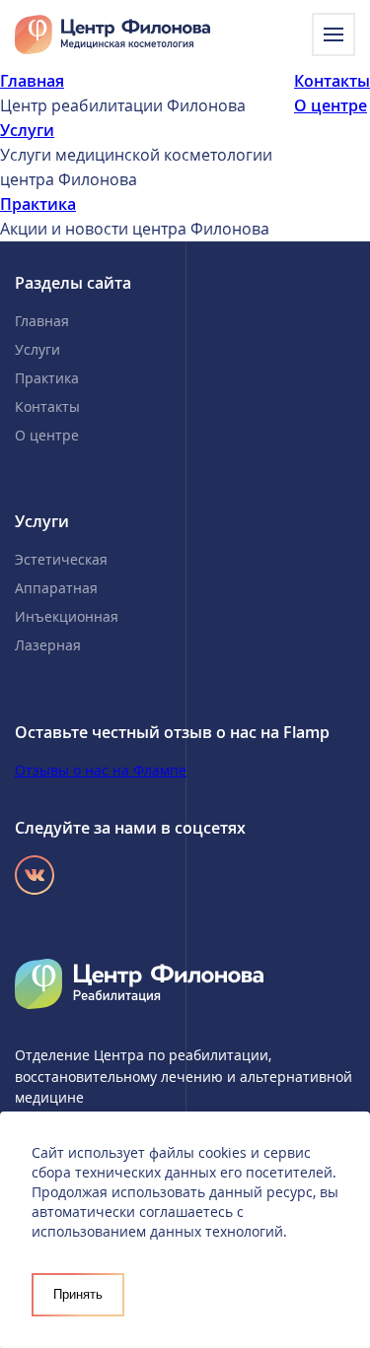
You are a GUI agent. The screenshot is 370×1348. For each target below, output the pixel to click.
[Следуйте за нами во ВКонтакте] (34, 875)
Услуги (27, 130)
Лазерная (48, 645)
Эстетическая (61, 559)
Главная (32, 81)
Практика (38, 204)
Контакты (332, 81)
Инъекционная (66, 616)
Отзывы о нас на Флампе (100, 770)
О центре (330, 105)
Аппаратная (56, 587)
